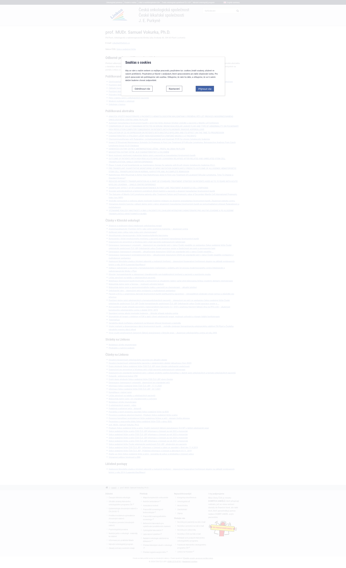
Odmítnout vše (142, 88)
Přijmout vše (204, 88)
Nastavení (174, 88)
